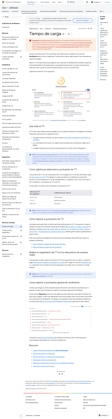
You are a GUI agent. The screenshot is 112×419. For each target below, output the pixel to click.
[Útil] (88, 28)
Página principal (33, 28)
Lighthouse (13, 7)
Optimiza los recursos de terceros (44, 366)
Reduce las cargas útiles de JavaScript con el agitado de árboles (53, 363)
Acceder (107, 2)
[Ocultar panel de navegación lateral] (21, 416)
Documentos (31, 2)
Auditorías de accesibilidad (48, 11)
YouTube (85, 402)
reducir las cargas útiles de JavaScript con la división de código (63, 229)
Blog (54, 2)
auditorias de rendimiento (45, 338)
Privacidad (37, 415)
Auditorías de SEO (91, 11)
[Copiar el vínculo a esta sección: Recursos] (40, 346)
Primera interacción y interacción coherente (50, 161)
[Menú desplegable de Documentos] (37, 2)
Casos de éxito (44, 2)
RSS (84, 408)
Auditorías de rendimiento (29, 11)
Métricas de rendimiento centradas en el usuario (49, 262)
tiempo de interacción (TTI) (48, 40)
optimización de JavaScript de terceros (52, 232)
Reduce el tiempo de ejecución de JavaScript (47, 247)
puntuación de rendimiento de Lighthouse (65, 210)
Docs (4, 7)
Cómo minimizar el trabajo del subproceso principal (49, 244)
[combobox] (75, 2)
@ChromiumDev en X (89, 399)
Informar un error (30, 399)
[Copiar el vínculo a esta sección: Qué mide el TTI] (46, 126)
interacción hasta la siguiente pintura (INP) (67, 47)
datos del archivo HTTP (38, 177)
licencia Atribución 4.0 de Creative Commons (79, 381)
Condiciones (29, 415)
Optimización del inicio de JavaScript (44, 360)
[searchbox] (11, 17)
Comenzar (15, 11)
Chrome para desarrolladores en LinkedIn (94, 405)
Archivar (56, 405)
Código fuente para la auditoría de (50, 350)
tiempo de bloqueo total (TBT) (45, 47)
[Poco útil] (91, 28)
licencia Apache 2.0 (51, 383)
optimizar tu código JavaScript (78, 227)
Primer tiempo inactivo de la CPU (48, 154)
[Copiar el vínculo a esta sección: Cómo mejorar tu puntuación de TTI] (65, 219)
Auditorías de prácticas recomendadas (71, 11)
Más (59, 2)
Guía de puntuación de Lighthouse (44, 354)
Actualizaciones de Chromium (62, 399)
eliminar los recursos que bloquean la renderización (55, 301)
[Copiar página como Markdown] (68, 34)
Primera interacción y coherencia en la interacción (49, 357)
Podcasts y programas (60, 408)
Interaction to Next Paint (39, 276)
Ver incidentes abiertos (32, 402)
